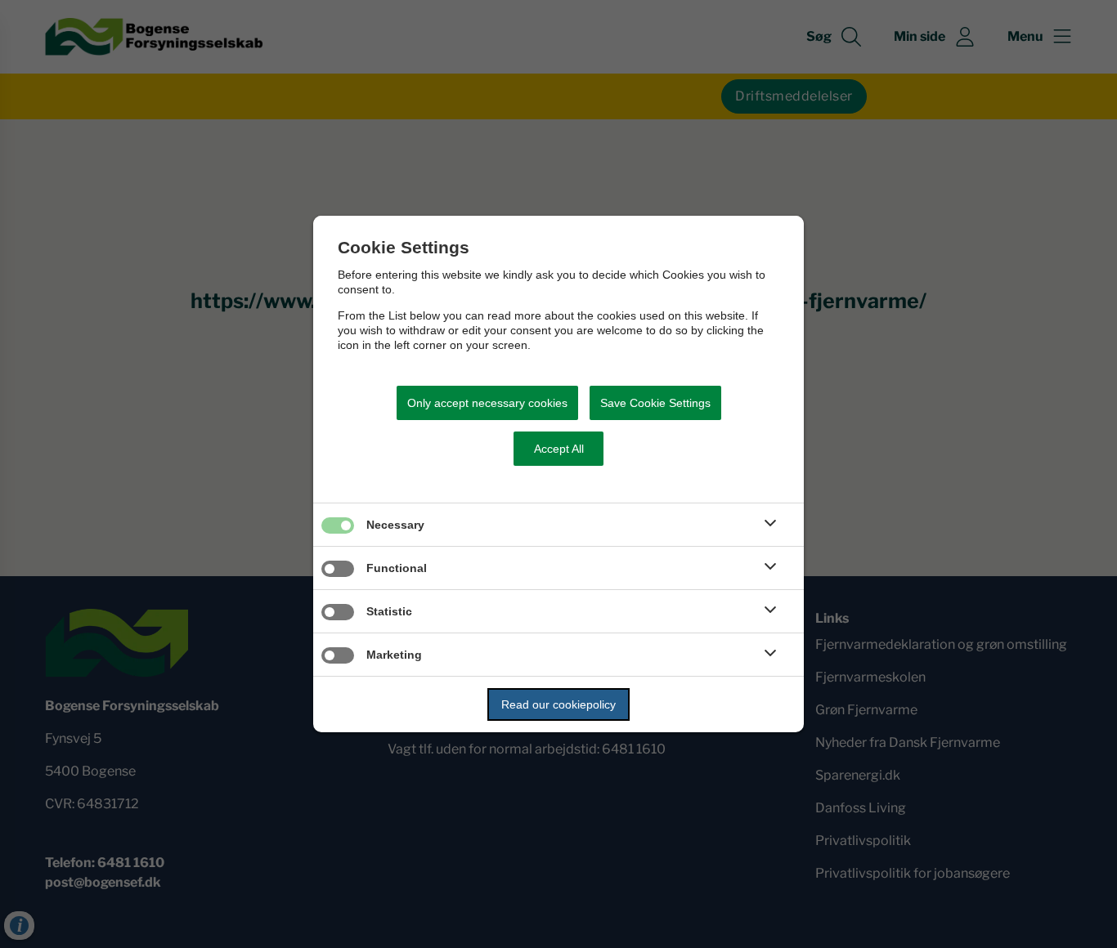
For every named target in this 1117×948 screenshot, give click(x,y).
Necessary (395, 524)
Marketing (394, 654)
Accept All (559, 448)
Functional (396, 568)
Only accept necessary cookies (487, 402)
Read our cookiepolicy (558, 704)
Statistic (389, 611)
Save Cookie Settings (655, 402)
